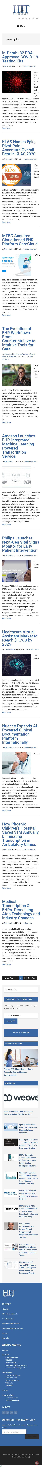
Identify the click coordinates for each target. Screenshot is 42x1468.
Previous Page (8, 978)
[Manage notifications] (37, 1463)
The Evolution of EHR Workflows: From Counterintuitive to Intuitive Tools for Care (18, 338)
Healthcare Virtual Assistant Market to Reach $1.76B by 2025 (20, 638)
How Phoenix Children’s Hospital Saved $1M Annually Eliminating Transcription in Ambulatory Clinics (20, 834)
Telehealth (9, 1383)
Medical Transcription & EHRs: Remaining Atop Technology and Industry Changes (21, 909)
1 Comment (28, 923)
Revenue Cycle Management (15, 1368)
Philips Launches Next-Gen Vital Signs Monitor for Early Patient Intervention (20, 544)
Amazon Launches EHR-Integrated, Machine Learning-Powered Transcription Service (18, 446)
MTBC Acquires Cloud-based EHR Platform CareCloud (20, 239)
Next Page (31, 978)
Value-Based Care (8, 1395)
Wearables (9, 1385)
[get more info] (38, 19)
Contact (5, 1333)
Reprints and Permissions (10, 1323)
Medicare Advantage (12, 1400)
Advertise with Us (8, 1319)
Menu (22, 26)
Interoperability (10, 1363)
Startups (5, 1390)
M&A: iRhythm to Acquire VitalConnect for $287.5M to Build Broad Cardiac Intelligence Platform (27, 1160)
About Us (5, 1309)
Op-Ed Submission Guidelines (12, 1328)
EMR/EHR (8, 1360)
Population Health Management (16, 1365)
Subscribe (5, 1338)
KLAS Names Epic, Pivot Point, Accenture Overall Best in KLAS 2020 (18, 147)
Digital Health (7, 1372)
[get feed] (20, 19)
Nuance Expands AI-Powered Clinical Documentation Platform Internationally (20, 734)
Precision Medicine (12, 1380)
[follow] (24, 19)
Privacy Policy (24, 1457)
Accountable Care (11, 1398)
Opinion (5, 1350)
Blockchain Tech (11, 1378)
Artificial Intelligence (12, 1375)
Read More (6, 128)
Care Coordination (11, 1357)
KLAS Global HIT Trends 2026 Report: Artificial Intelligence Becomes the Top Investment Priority (27, 1267)
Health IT (5, 1355)
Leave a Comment (29, 66)
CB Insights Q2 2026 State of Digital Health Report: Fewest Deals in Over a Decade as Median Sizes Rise (28, 1178)
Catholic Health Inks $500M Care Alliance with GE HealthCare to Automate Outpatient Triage (28, 1249)
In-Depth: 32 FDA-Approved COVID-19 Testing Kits (20, 57)
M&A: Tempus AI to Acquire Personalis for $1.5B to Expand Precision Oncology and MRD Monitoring (28, 1211)
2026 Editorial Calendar (10, 1314)
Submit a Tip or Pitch (21, 1032)
